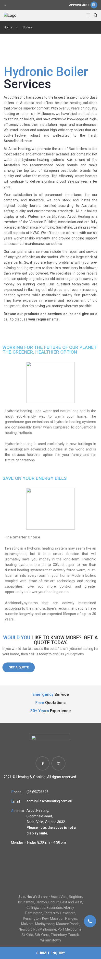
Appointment (79, 4)
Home (8, 27)
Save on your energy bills (34, 478)
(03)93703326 (37, 792)
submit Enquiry (50, 953)
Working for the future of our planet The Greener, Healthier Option (49, 349)
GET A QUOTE (19, 667)
